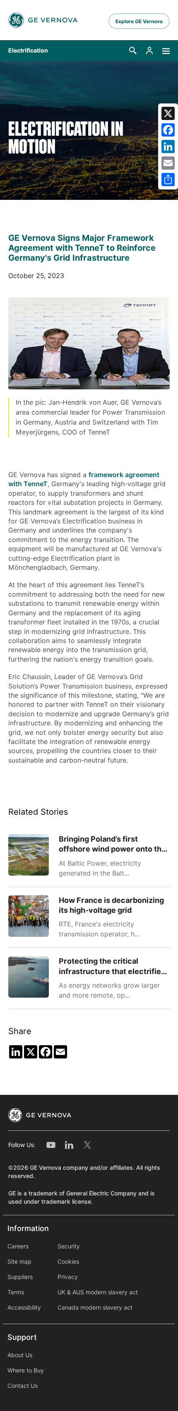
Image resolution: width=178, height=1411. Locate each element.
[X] (168, 113)
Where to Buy (25, 1370)
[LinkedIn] (168, 146)
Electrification (28, 50)
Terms (15, 1292)
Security (69, 1246)
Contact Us (22, 1385)
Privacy (68, 1277)
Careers (18, 1246)
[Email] (168, 163)
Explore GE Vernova (139, 21)
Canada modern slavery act (95, 1307)
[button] (133, 50)
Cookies (68, 1261)
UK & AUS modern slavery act (98, 1292)
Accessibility (24, 1307)
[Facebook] (168, 130)
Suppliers (20, 1277)
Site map (19, 1261)
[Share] (168, 179)
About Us (19, 1355)
